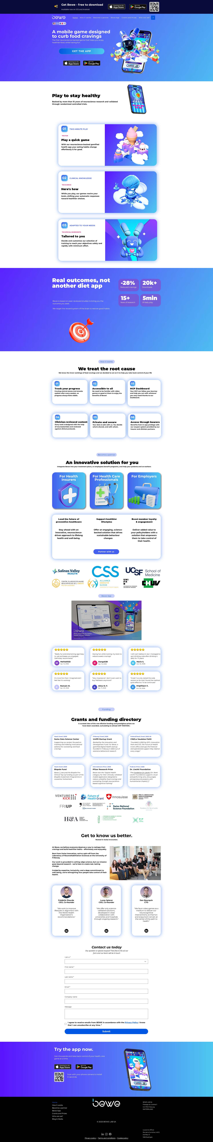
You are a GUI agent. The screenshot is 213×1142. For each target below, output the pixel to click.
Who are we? (57, 1116)
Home (54, 1102)
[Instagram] (106, 1134)
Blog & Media (57, 1119)
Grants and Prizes (57, 1113)
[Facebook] (110, 1134)
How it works (57, 1105)
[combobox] (106, 961)
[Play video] (106, 620)
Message (68, 1007)
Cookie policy (122, 1138)
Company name (71, 997)
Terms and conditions (106, 1138)
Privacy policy (90, 1138)
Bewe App (56, 1111)
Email (67, 987)
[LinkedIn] (102, 1134)
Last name (69, 977)
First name (69, 967)
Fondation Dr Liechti (142, 773)
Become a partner (57, 1108)
